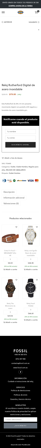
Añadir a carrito (11, 269)
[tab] (20, 192)
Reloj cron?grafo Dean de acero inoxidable (31, 253)
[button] (12, 158)
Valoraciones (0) (11, 203)
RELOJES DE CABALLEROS (16, 170)
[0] (36, 12)
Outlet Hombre (22, 167)
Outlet (13, 167)
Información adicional (14, 197)
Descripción (9, 192)
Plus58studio (26, 445)
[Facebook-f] (20, 372)
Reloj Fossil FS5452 (31, 304)
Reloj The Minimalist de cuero (10, 305)
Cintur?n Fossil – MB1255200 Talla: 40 (10, 253)
